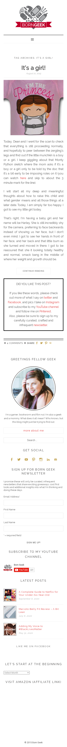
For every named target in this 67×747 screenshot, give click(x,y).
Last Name (9, 522)
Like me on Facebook (33, 646)
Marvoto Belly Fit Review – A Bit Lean (39, 610)
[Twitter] (42, 343)
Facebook (14, 302)
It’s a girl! (33, 67)
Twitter (19, 459)
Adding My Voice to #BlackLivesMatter (31, 628)
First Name (9, 509)
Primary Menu (33, 39)
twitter (48, 297)
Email (55, 459)
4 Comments (15, 343)
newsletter (40, 325)
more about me (33, 430)
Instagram (52, 302)
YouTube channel (47, 307)
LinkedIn (48, 459)
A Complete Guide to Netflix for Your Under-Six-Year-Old (38, 593)
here (23, 178)
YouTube (26, 459)
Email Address (12, 496)
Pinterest (45, 311)
